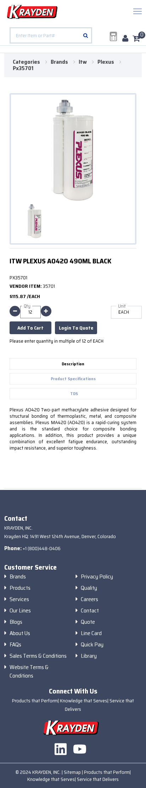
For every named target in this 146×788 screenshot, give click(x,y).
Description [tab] (73, 363)
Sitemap (73, 772)
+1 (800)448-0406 (42, 548)
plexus (105, 62)
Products (20, 588)
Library (89, 656)
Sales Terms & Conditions (38, 656)
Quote (88, 622)
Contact (90, 610)
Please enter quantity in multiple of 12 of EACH (56, 341)
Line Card (91, 633)
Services (19, 599)
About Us (20, 633)
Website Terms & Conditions (29, 671)
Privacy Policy (97, 576)
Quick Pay (92, 644)
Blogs (16, 622)
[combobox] (50, 35)
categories (26, 62)
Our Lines (20, 610)
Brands (18, 576)
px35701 (23, 68)
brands (59, 62)
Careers (89, 599)
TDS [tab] (74, 393)
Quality (89, 588)
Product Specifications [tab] (73, 378)
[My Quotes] (113, 36)
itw (83, 62)
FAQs (15, 644)
